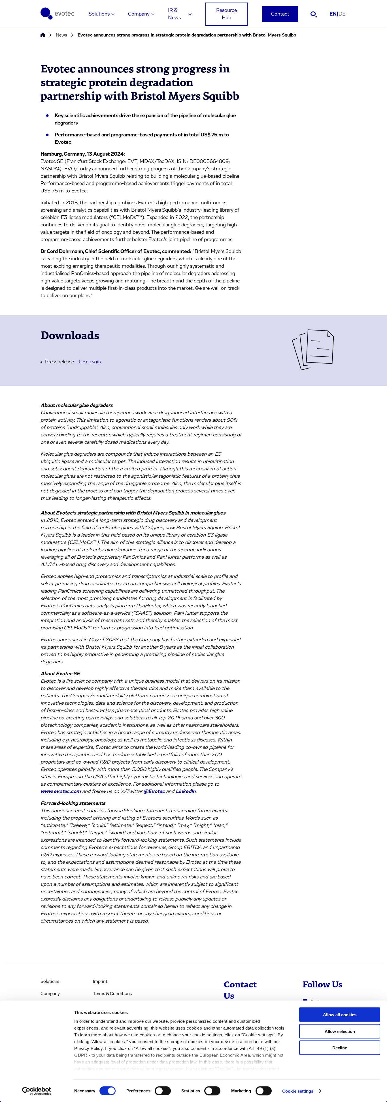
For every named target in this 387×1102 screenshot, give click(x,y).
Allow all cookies (339, 1014)
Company (139, 14)
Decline (339, 1047)
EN (334, 14)
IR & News (174, 14)
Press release (73, 362)
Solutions (99, 14)
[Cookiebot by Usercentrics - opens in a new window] (36, 1091)
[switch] (163, 1090)
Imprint (100, 981)
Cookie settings (298, 1090)
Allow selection (340, 1031)
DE (342, 14)
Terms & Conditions (112, 993)
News (61, 35)
